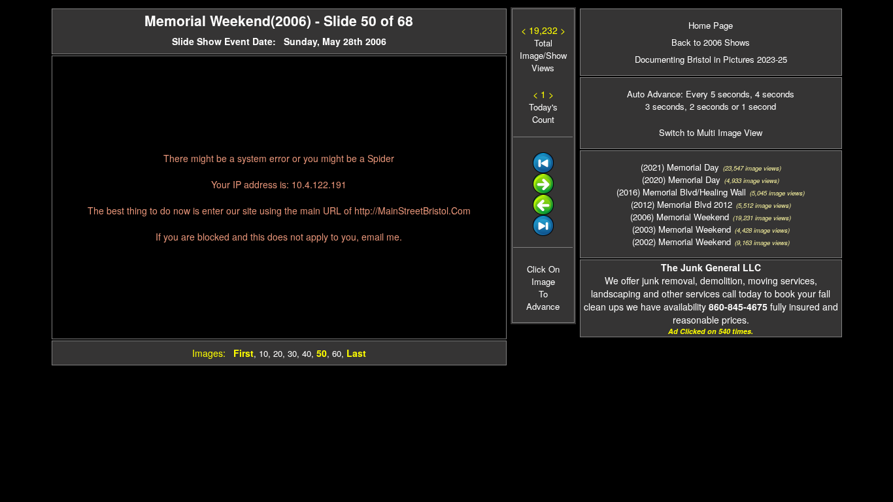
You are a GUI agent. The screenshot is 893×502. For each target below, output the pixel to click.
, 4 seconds (772, 94)
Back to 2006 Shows (710, 42)
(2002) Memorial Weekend (681, 241)
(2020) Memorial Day (681, 179)
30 (292, 353)
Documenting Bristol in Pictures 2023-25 (711, 59)
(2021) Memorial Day (680, 167)
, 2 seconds (706, 106)
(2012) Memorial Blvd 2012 (681, 204)
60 (336, 353)
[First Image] (543, 169)
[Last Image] (543, 232)
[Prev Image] (543, 211)
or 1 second (752, 106)
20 (277, 353)
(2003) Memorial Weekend (681, 229)
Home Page (710, 25)
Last (356, 353)
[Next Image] (543, 190)
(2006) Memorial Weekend (679, 216)
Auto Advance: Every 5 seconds (688, 94)
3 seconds (664, 106)
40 (306, 353)
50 (321, 353)
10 (263, 353)
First (243, 353)
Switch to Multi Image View (710, 132)
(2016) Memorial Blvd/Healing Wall (681, 192)
